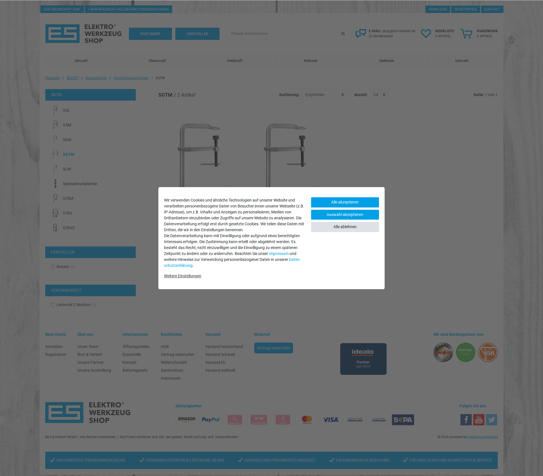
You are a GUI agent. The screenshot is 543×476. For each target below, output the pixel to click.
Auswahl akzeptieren (345, 214)
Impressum (279, 253)
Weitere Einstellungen (182, 276)
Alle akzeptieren (345, 202)
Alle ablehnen (345, 226)
